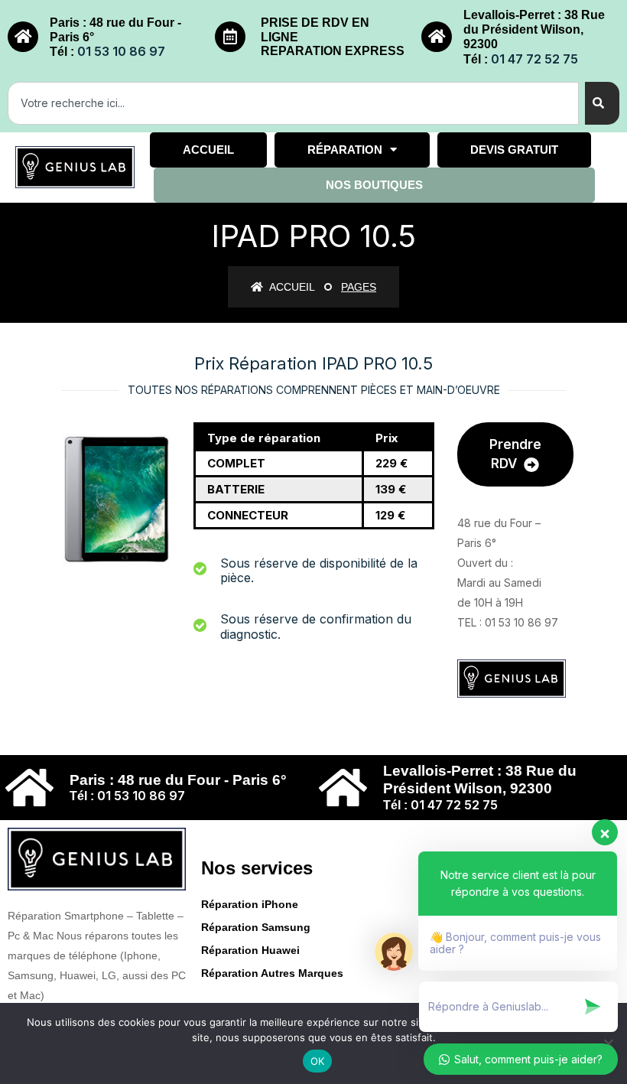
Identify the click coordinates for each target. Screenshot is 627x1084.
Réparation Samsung (255, 927)
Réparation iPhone (249, 904)
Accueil (208, 149)
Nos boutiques (374, 184)
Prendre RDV (515, 454)
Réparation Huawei (250, 950)
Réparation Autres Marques (272, 973)
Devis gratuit (514, 149)
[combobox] (293, 103)
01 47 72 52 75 (534, 59)
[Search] (602, 103)
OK (317, 1061)
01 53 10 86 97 (121, 51)
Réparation (344, 149)
